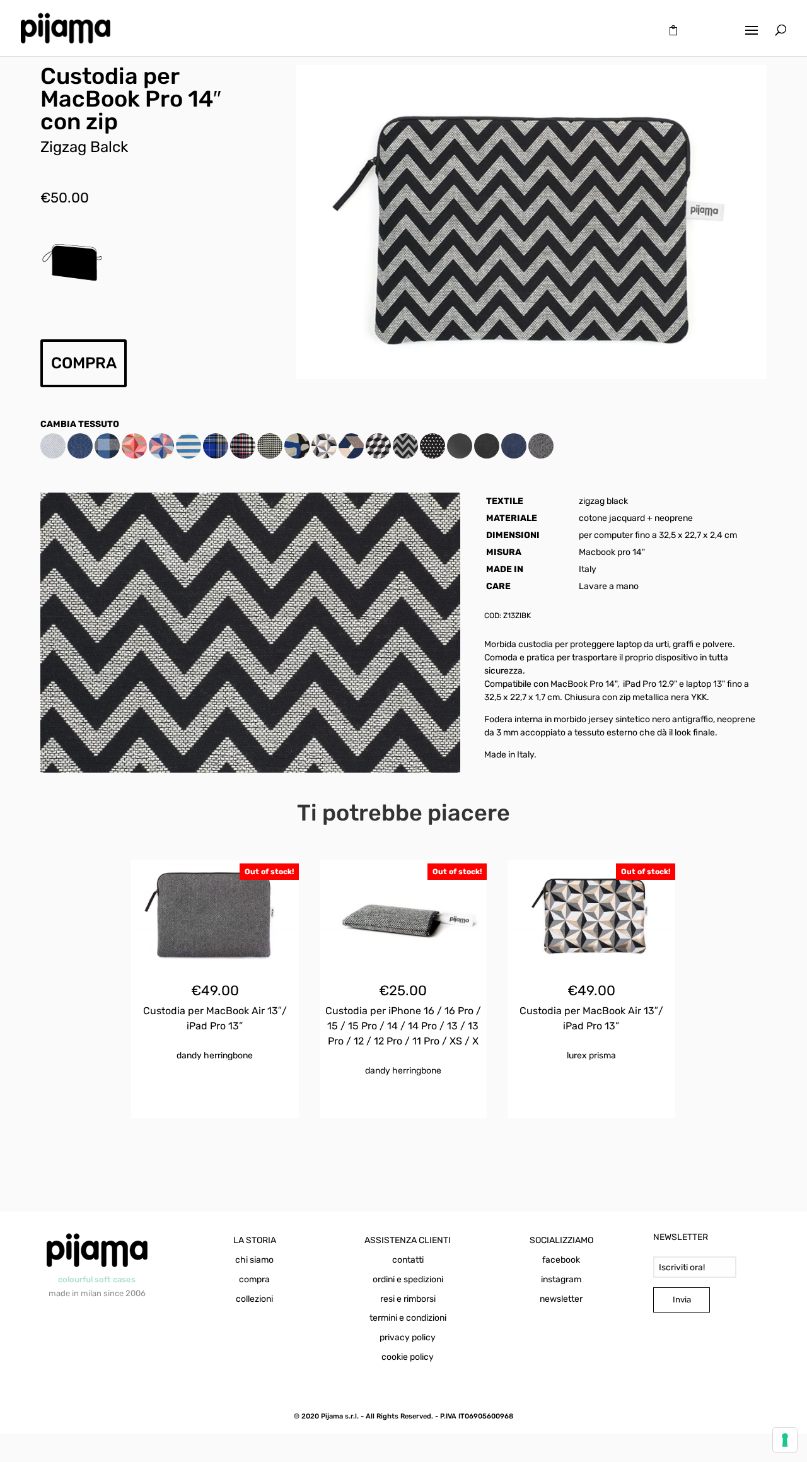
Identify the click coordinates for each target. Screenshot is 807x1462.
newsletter (561, 1299)
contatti (408, 1259)
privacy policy (408, 1337)
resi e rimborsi (408, 1299)
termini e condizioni (407, 1318)
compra (254, 1279)
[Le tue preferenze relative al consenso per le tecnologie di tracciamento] (785, 1440)
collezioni (254, 1299)
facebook (561, 1259)
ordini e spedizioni (408, 1279)
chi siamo (254, 1259)
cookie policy (407, 1357)
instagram (561, 1279)
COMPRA (84, 363)
